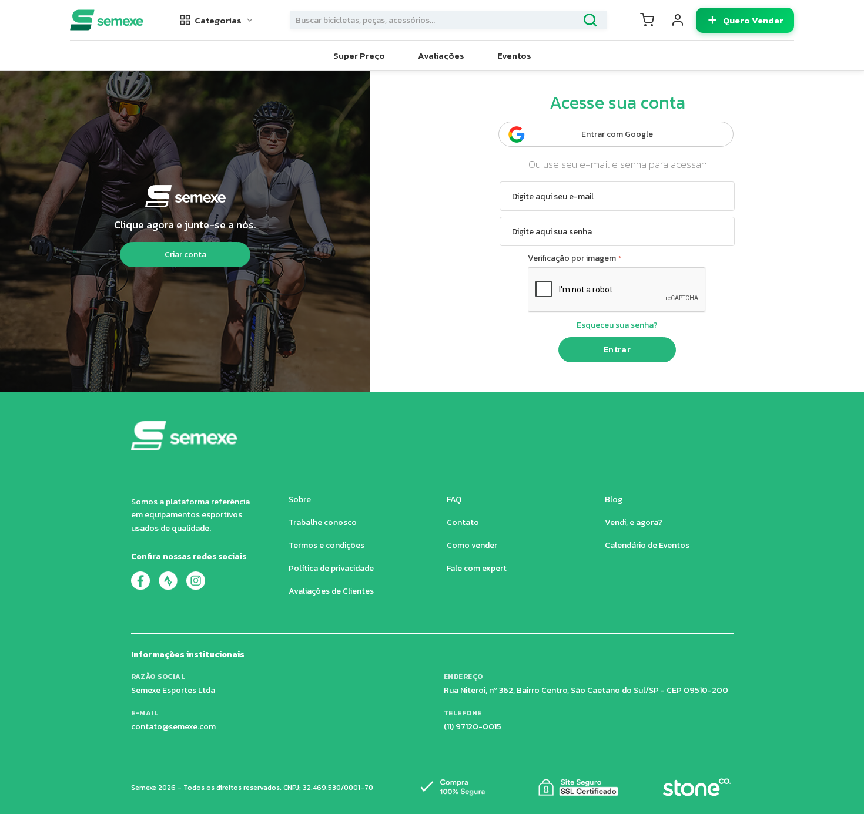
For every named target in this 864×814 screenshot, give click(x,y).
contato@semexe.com (173, 727)
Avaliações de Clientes (331, 591)
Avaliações (441, 55)
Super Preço (359, 55)
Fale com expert (477, 568)
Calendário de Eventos (647, 545)
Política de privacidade (331, 568)
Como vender (472, 545)
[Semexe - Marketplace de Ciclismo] (106, 20)
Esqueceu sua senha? (617, 325)
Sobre (300, 499)
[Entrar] (677, 20)
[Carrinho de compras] (647, 20)
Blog (613, 499)
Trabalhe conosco (323, 522)
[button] (217, 20)
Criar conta (185, 254)
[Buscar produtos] (590, 20)
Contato (463, 522)
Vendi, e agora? (633, 522)
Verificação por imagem (572, 258)
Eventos (514, 55)
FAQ (454, 499)
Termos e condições (326, 545)
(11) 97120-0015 (472, 727)
